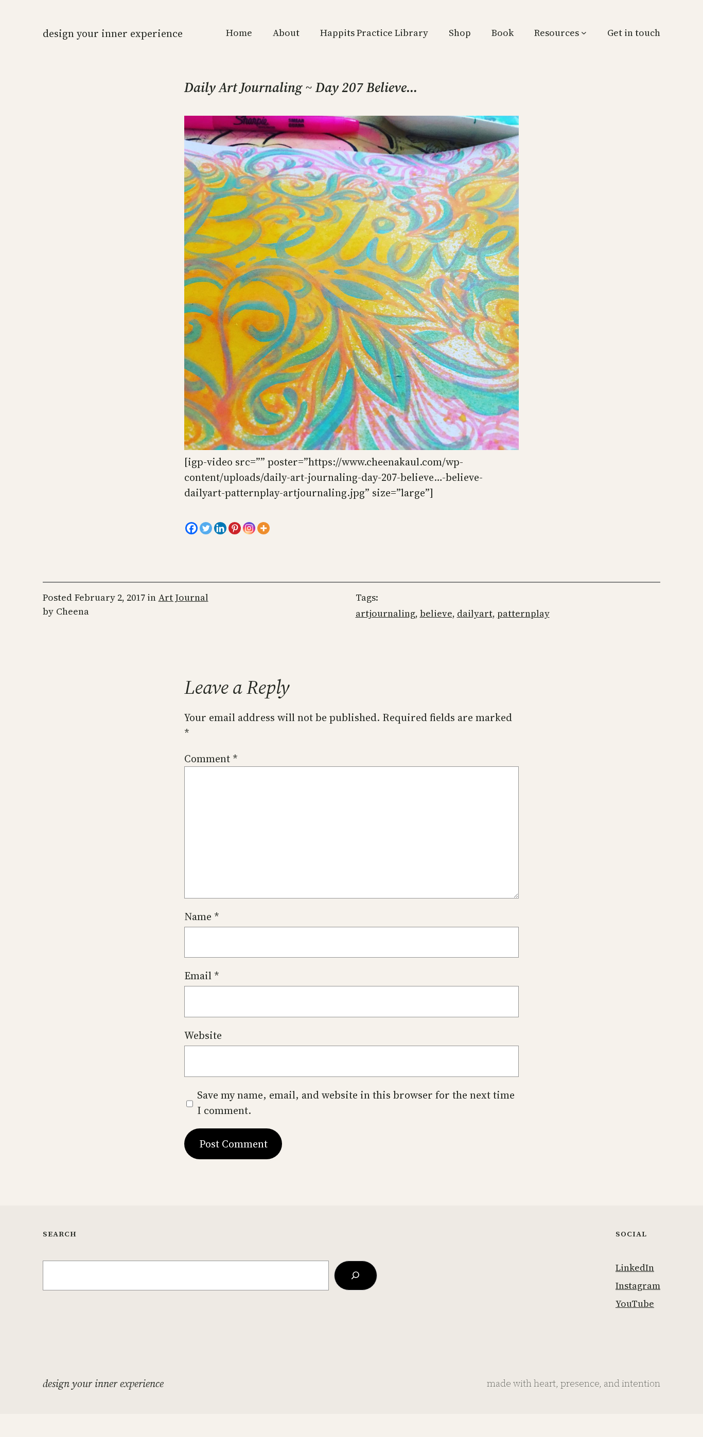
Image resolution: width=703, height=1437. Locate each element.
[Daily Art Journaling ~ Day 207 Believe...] (351, 446)
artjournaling (385, 613)
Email (201, 975)
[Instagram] (249, 528)
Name (201, 916)
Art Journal (183, 597)
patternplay (523, 613)
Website (203, 1035)
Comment (211, 758)
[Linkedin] (220, 528)
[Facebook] (191, 528)
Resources (556, 32)
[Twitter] (206, 528)
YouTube (635, 1303)
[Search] (355, 1275)
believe (436, 613)
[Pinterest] (235, 528)
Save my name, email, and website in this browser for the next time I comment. (356, 1103)
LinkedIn (635, 1267)
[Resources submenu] (584, 32)
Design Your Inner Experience (113, 33)
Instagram (638, 1285)
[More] (263, 528)
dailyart (475, 613)
